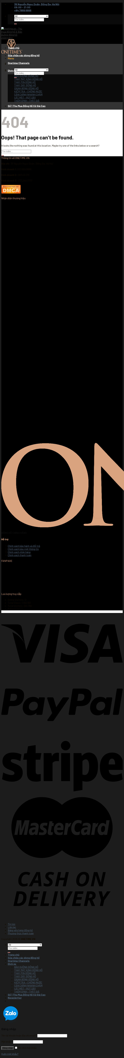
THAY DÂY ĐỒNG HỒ (25, 85)
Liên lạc (12, 927)
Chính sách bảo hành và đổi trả (24, 545)
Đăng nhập (8, 1048)
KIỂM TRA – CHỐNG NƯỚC (28, 91)
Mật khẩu (7, 1041)
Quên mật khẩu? (9, 1053)
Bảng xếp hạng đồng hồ (20, 930)
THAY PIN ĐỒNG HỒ (25, 82)
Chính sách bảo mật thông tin (23, 548)
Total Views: (15, 602)
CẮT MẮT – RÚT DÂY (25, 97)
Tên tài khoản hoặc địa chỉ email (19, 1035)
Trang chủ (13, 47)
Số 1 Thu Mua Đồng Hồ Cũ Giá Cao (27, 105)
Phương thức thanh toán (21, 933)
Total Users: (14, 608)
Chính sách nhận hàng (19, 552)
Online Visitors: (16, 599)
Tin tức (11, 924)
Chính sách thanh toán (19, 555)
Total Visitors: (16, 605)
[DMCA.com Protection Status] (11, 192)
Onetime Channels (19, 62)
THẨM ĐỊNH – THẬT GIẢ (26, 100)
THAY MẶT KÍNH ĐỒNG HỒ (28, 78)
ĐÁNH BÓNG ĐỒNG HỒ (26, 88)
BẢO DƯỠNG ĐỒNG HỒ (26, 75)
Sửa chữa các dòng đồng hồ (24, 55)
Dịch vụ (12, 70)
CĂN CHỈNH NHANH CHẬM (28, 94)
